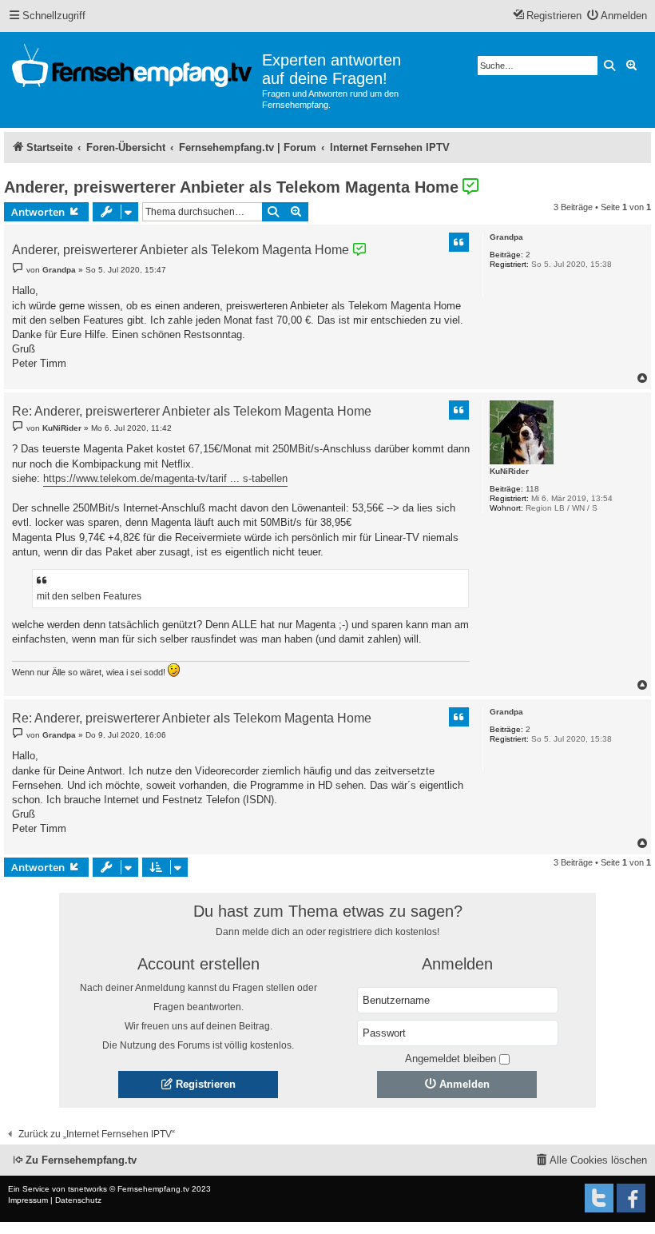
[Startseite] (133, 68)
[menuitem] (617, 16)
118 (532, 488)
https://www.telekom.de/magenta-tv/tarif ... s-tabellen (165, 478)
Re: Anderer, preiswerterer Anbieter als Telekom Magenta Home (191, 412)
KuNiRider (509, 471)
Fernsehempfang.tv (153, 1188)
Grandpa (506, 237)
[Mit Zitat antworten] (459, 242)
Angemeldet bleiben (450, 1059)
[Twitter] (599, 1198)
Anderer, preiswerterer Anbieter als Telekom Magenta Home (231, 187)
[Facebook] (631, 1198)
